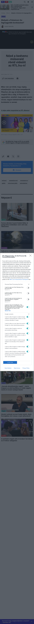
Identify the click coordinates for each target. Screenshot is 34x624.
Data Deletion (8, 368)
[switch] (28, 288)
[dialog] (17, 312)
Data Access (17, 368)
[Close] (30, 256)
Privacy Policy (26, 368)
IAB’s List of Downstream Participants (19, 279)
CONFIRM (10, 362)
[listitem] (17, 284)
